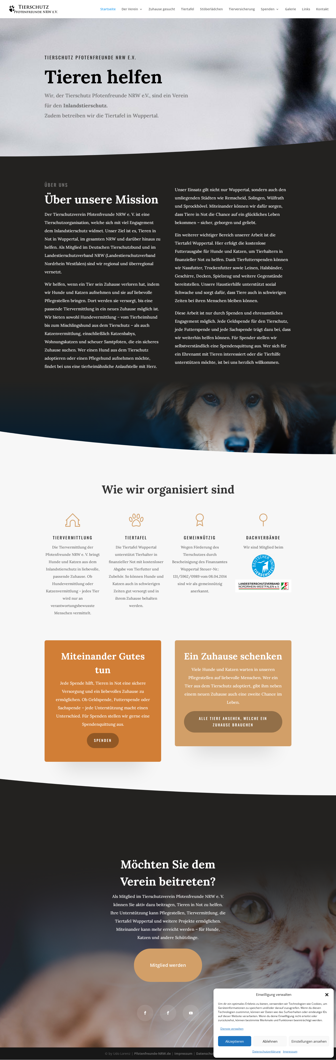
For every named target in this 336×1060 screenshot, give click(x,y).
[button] (327, 994)
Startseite (108, 9)
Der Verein (130, 9)
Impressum (290, 1051)
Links (306, 9)
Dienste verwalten (231, 1029)
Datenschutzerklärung (266, 1051)
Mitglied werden (168, 965)
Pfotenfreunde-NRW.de (152, 1053)
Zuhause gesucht (162, 9)
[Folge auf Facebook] (145, 1013)
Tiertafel (187, 9)
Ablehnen (270, 1041)
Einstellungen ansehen (309, 1041)
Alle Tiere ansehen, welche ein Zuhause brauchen (233, 721)
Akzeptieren (234, 1041)
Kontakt (322, 9)
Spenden (268, 9)
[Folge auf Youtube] (191, 1013)
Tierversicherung (242, 9)
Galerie (290, 9)
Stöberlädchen (211, 9)
